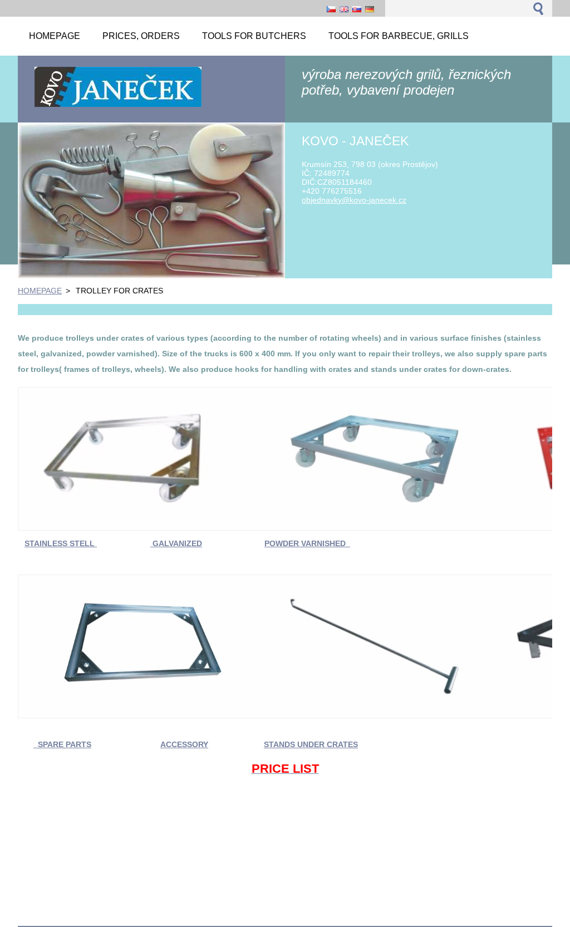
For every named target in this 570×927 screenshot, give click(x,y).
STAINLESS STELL (60, 543)
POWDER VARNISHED (307, 543)
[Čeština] (331, 8)
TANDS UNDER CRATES (313, 744)
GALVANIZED (176, 543)
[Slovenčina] (356, 8)
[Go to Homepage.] (118, 106)
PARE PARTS (67, 744)
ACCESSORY (184, 744)
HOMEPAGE (40, 290)
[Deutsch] (369, 8)
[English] (344, 8)
